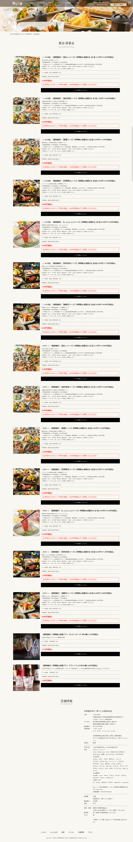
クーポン (71, 832)
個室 (63, 832)
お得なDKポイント (111, 1)
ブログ (90, 832)
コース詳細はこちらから (80, 90)
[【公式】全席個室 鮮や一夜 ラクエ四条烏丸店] (18, 4)
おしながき (54, 832)
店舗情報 (81, 832)
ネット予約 (119, 4)
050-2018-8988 (103, 4)
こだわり (43, 832)
